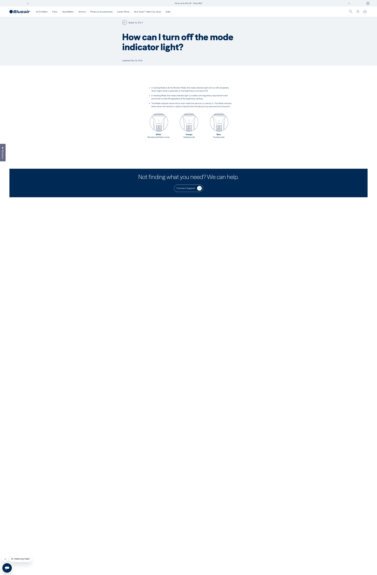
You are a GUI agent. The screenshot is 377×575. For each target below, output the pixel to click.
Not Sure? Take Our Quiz (147, 11)
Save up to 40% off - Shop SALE (188, 3)
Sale (168, 11)
